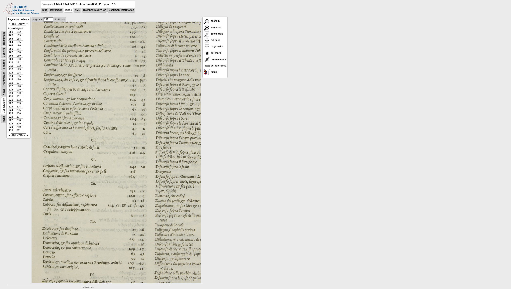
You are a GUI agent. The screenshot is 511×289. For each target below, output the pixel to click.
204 (11, 42)
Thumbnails (3, 38)
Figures (3, 64)
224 (11, 110)
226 (11, 116)
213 (11, 72)
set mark (215, 53)
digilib (213, 72)
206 (11, 49)
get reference (218, 65)
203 (11, 38)
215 (11, 79)
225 (11, 113)
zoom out (215, 27)
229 (11, 127)
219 (11, 93)
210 (11, 62)
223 (11, 106)
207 (11, 52)
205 (11, 45)
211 (11, 66)
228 (11, 123)
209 (11, 59)
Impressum (88, 287)
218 (11, 89)
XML (77, 10)
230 (11, 130)
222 (11, 103)
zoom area (216, 33)
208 (11, 55)
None (3, 119)
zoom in (215, 21)
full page (215, 40)
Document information (121, 10)
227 (11, 120)
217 (11, 86)
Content (3, 52)
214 (11, 76)
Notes (3, 91)
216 (11, 82)
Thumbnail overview (94, 10)
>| (64, 19)
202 (11, 35)
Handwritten (3, 78)
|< (40, 19)
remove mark (218, 59)
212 (11, 69)
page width (216, 46)
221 (11, 99)
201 (11, 32)
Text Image (56, 10)
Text (44, 10)
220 (11, 96)
